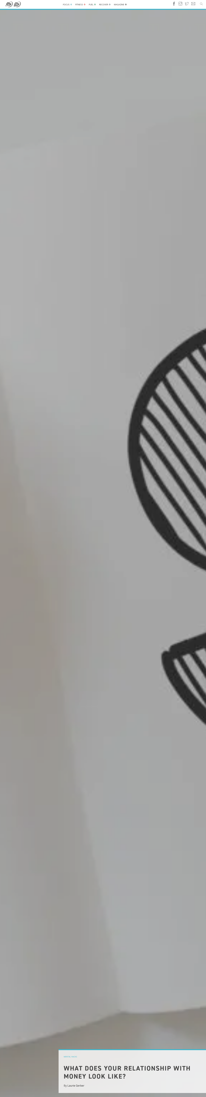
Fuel (91, 4)
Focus (66, 4)
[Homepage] (13, 4)
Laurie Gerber (75, 1085)
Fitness (79, 4)
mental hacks (70, 1056)
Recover (103, 4)
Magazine (119, 4)
